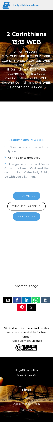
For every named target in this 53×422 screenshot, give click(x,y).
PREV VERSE (26, 195)
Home (26, 397)
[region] (26, 122)
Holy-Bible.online (26, 5)
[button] (7, 300)
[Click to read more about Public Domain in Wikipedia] (26, 350)
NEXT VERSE (26, 216)
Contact (26, 409)
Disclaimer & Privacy (26, 403)
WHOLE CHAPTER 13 (26, 206)
